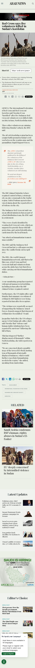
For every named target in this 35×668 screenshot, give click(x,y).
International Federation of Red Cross (16, 388)
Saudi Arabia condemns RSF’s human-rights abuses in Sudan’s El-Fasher (17, 434)
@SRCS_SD (11, 162)
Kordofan (7, 396)
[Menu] (2, 3)
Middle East (6, 605)
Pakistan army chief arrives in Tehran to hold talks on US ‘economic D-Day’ (11, 504)
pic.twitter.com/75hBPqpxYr (17, 179)
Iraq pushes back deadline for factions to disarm (11, 534)
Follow (29, 96)
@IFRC (12, 151)
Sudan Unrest (13, 385)
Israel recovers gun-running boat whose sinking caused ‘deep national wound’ (10, 524)
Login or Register (8, 653)
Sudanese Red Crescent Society (14, 392)
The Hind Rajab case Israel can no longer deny (10, 623)
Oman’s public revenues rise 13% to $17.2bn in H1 (11, 543)
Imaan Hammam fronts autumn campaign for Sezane (11, 514)
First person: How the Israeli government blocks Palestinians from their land (11, 610)
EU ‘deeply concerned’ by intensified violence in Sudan (16, 470)
